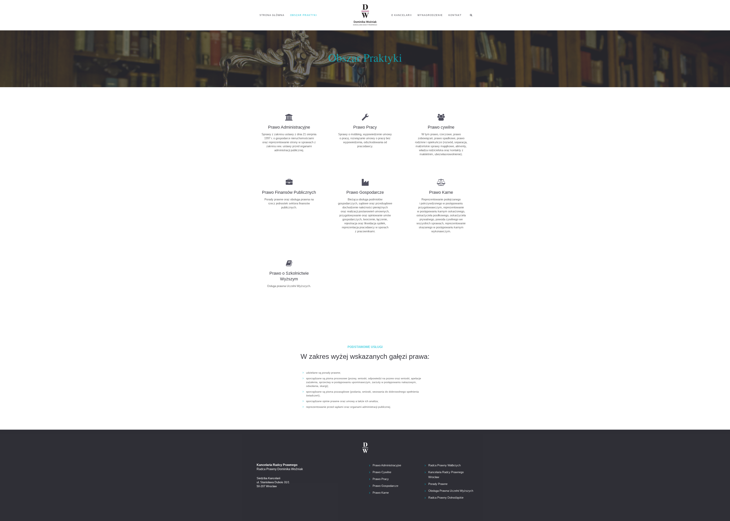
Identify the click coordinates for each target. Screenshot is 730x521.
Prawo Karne (381, 492)
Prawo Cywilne (382, 472)
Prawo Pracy (381, 479)
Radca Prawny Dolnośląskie (445, 497)
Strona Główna (271, 15)
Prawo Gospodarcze (385, 485)
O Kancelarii (401, 15)
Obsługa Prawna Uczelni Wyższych (450, 490)
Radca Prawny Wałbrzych (444, 465)
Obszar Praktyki (303, 15)
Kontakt (455, 15)
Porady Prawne (438, 483)
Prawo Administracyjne (387, 465)
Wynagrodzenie (430, 15)
